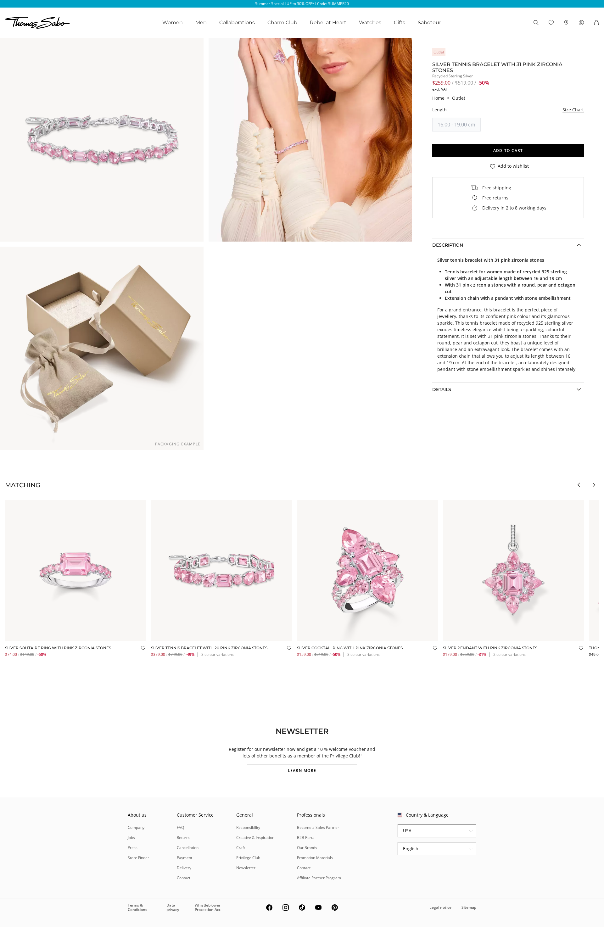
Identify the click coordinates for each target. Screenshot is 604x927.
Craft (240, 847)
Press (132, 847)
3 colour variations (217, 654)
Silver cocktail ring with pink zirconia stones (350, 647)
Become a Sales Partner (318, 827)
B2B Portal (306, 837)
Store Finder (138, 857)
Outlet (458, 98)
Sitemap (468, 907)
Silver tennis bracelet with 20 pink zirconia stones (209, 647)
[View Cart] (596, 23)
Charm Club (282, 22)
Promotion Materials (315, 857)
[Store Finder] (566, 23)
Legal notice (440, 907)
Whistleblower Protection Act (208, 907)
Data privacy (172, 907)
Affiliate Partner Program (319, 877)
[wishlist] (551, 23)
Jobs (131, 837)
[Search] (536, 23)
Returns (183, 837)
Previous (579, 485)
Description (447, 245)
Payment (184, 857)
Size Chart (573, 110)
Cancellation (188, 847)
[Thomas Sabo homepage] (37, 23)
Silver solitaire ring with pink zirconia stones (58, 647)
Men (201, 22)
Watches (370, 22)
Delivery (184, 867)
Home (438, 98)
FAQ (180, 827)
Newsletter (245, 867)
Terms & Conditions (137, 907)
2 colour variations (509, 654)
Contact (183, 877)
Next (594, 485)
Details (441, 389)
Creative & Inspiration (255, 837)
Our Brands (307, 847)
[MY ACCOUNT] (581, 23)
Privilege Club (248, 857)
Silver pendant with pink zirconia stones (490, 647)
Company (136, 827)
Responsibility (248, 827)
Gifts (399, 22)
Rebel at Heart (328, 22)
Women (172, 22)
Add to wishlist (513, 166)
